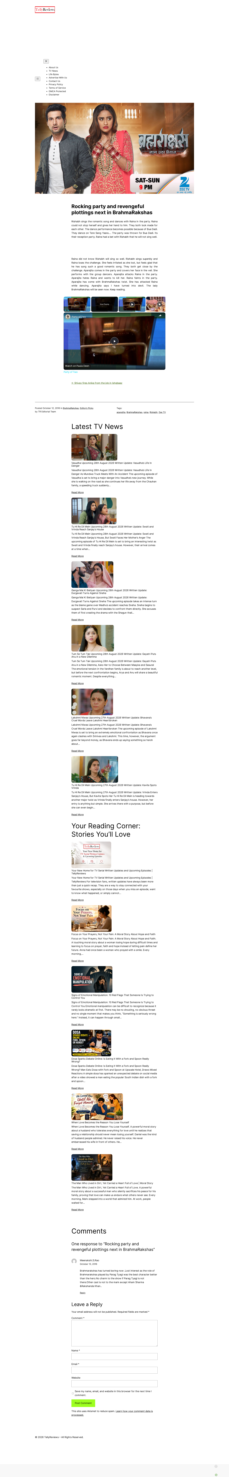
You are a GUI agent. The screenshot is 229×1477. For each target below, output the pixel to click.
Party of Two (79, 316)
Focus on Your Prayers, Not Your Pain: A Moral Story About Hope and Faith (113, 934)
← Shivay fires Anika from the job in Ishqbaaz (96, 383)
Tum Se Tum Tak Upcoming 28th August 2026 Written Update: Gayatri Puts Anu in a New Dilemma (113, 655)
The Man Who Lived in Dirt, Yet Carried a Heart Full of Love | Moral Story (112, 1183)
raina (146, 412)
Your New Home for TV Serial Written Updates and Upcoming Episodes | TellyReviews (112, 872)
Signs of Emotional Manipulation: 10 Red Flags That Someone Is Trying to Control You (112, 996)
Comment (77, 1318)
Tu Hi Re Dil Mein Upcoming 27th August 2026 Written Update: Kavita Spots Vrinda (114, 786)
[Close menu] (46, 61)
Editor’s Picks (86, 408)
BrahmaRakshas (71, 408)
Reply (82, 1292)
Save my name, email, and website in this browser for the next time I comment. (113, 1393)
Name (75, 1350)
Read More (77, 492)
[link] (68, 316)
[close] (216, 1466)
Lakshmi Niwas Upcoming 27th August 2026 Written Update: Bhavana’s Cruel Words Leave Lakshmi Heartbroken (111, 719)
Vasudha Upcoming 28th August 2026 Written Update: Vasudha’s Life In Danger (111, 464)
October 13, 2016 (88, 1264)
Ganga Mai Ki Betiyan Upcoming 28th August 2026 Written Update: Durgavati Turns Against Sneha (109, 592)
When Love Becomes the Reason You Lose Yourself (100, 1122)
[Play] (65, 310)
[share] (160, 315)
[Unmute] (68, 310)
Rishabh (153, 412)
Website (75, 1377)
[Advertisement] (114, 36)
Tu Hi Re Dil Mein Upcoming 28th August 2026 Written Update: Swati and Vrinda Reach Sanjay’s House (112, 528)
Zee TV (162, 412)
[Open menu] (37, 79)
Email (75, 1364)
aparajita (121, 412)
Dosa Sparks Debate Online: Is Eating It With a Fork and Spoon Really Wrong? (110, 1060)
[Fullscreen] (89, 310)
